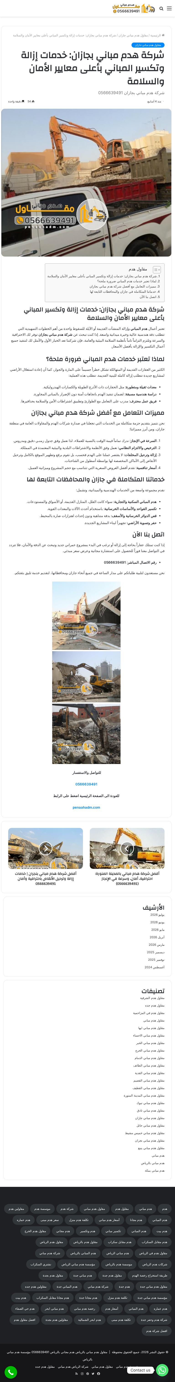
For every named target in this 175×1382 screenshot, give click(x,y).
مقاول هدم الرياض (51, 1242)
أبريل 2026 (157, 937)
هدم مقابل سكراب (119, 1242)
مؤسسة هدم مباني (128, 1366)
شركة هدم (67, 1209)
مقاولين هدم (16, 1209)
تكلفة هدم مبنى (121, 1319)
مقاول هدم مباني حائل (150, 1125)
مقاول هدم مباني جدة (153, 1286)
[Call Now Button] (11, 1372)
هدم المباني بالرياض (83, 1253)
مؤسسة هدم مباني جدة (152, 1297)
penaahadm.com (86, 807)
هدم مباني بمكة (155, 1170)
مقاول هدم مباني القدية (150, 1073)
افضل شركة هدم (156, 1331)
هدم (164, 1209)
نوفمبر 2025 (156, 959)
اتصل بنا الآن (148, 297)
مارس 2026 (157, 944)
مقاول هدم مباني (154, 1020)
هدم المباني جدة (67, 1286)
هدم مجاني (63, 1231)
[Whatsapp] (162, 1370)
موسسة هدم (42, 1209)
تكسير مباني (113, 1231)
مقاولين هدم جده (35, 1286)
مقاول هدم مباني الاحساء (149, 1035)
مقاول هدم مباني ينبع (151, 1148)
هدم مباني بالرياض (153, 1163)
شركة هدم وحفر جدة (154, 1319)
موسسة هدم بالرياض (119, 1264)
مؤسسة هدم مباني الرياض (78, 1264)
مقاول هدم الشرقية (152, 998)
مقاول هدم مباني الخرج (150, 1050)
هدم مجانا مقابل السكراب (52, 1297)
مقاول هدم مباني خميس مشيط (145, 1133)
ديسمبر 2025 (156, 952)
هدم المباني (159, 1220)
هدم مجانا (136, 1220)
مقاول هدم (122, 1209)
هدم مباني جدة (82, 1275)
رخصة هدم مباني (84, 1308)
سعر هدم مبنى (50, 1220)
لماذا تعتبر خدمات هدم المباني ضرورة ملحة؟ (126, 281)
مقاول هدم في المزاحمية (149, 1013)
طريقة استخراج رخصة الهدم (149, 1275)
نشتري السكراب (41, 1264)
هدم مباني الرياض (117, 1253)
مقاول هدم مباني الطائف (149, 1065)
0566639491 (86, 784)
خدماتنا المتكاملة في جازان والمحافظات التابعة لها (123, 291)
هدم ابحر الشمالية (89, 1319)
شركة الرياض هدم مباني (73, 1366)
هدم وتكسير (87, 1231)
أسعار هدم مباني (109, 1220)
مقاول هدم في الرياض (153, 1253)
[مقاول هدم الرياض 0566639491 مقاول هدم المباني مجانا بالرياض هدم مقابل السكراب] (134, 8)
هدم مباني (158, 1155)
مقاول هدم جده (155, 1005)
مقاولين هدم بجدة (57, 1319)
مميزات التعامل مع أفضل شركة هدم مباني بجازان (123, 286)
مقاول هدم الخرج (35, 1231)
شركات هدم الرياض (154, 1264)
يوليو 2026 (157, 914)
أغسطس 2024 (155, 967)
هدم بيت (162, 1231)
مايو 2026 (158, 929)
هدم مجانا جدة (88, 1297)
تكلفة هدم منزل (79, 1220)
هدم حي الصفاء (25, 1308)
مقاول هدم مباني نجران (150, 1140)
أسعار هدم (111, 1308)
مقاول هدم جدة (112, 1275)
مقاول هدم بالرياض (85, 1242)
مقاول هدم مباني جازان (133, 35)
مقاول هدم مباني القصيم (149, 1080)
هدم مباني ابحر (54, 1308)
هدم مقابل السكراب (154, 1242)
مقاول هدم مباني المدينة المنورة (144, 1095)
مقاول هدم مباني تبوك (150, 1103)
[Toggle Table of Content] (154, 270)
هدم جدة (124, 1286)
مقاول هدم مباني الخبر (150, 1043)
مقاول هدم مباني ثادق (151, 1110)
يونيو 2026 (157, 922)
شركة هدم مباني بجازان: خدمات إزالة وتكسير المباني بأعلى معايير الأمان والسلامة (102, 276)
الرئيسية (156, 35)
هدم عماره (23, 1220)
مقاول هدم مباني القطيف (149, 1088)
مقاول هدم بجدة (53, 1275)
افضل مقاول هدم (24, 1319)
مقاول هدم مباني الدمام (150, 1058)
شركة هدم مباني (49, 1253)
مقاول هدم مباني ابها (151, 1028)
